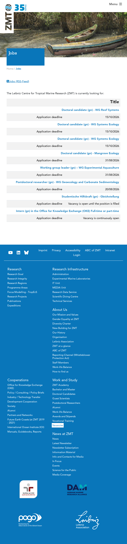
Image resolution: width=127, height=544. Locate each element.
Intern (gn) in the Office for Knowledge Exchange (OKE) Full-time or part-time (67, 211)
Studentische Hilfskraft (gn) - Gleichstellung (90, 196)
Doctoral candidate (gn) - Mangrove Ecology (90, 153)
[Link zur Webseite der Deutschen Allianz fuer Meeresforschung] (87, 489)
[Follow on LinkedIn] (18, 253)
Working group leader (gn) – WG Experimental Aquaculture (79, 167)
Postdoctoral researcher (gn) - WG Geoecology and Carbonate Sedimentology (67, 182)
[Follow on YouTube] (11, 253)
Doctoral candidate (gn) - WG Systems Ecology (88, 124)
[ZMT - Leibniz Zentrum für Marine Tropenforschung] (13, 5)
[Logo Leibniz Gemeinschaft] (87, 520)
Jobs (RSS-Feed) (19, 81)
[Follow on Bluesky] (26, 253)
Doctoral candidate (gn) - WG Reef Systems (90, 110)
